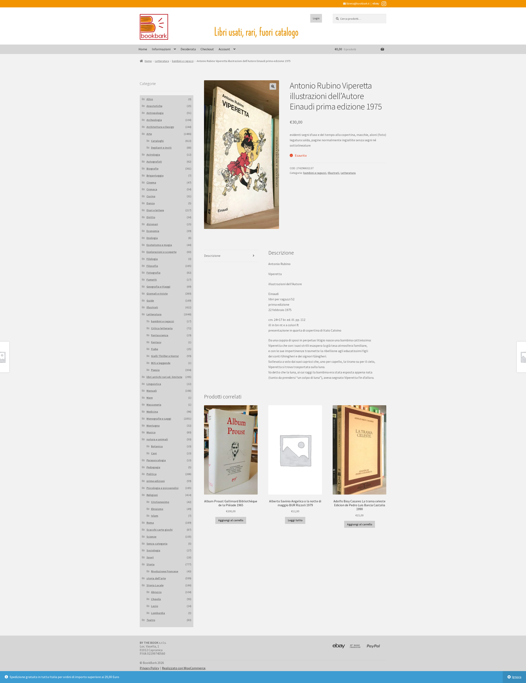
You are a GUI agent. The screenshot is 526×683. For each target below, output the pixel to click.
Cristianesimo (160, 502)
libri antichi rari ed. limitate (164, 377)
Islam (154, 516)
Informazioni (161, 49)
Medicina (152, 411)
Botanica (157, 446)
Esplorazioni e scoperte (161, 252)
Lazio (154, 606)
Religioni (152, 495)
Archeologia (154, 120)
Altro (149, 99)
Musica (151, 432)
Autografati (154, 161)
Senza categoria (156, 543)
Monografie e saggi (158, 418)
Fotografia (153, 272)
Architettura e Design (160, 127)
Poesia (155, 370)
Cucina (150, 196)
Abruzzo (156, 592)
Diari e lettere (155, 210)
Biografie (152, 168)
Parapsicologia (156, 460)
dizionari (152, 224)
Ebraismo (157, 509)
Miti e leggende (160, 363)
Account (224, 49)
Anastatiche (154, 106)
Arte (149, 134)
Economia (152, 231)
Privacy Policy (149, 668)
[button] (273, 86)
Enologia (152, 238)
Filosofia (152, 266)
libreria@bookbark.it (357, 3)
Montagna (153, 425)
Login (316, 18)
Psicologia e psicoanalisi (162, 488)
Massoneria (153, 404)
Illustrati (333, 173)
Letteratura (162, 61)
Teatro (150, 620)
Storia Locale (155, 585)
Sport (150, 557)
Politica (151, 474)
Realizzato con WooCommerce (183, 668)
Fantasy (156, 342)
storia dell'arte (156, 578)
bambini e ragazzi (183, 61)
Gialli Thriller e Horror (165, 356)
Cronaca (151, 189)
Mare (149, 397)
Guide (150, 300)
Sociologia (153, 550)
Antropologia (155, 113)
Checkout (207, 49)
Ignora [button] (516, 677)
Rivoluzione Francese (164, 571)
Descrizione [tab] (212, 256)
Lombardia (158, 613)
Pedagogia (153, 467)
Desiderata (188, 49)
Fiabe (154, 349)
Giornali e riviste (157, 293)
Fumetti (151, 279)
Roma (150, 523)
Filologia (152, 259)
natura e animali (157, 439)
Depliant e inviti (161, 147)
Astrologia (153, 154)
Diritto (150, 217)
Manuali (151, 391)
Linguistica (153, 384)
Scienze (151, 536)
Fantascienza (159, 335)
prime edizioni (155, 481)
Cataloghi (157, 141)
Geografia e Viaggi (158, 286)
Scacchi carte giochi (159, 529)
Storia (150, 564)
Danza (150, 203)
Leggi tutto (295, 520)
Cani (154, 453)
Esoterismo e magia (159, 245)
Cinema (151, 182)
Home (142, 49)
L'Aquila (156, 599)
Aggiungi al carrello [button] (230, 520)
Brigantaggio (155, 175)
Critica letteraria (162, 328)
